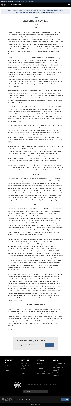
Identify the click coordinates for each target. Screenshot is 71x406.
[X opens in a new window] (17, 399)
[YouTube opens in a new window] (29, 399)
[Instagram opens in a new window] (23, 399)
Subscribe (49, 345)
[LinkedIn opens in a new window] (26, 399)
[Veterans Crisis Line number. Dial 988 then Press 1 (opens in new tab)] (7, 399)
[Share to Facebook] (33, 25)
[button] (69, 4)
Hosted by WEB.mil (35, 404)
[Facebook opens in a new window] (20, 399)
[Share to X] (35, 25)
